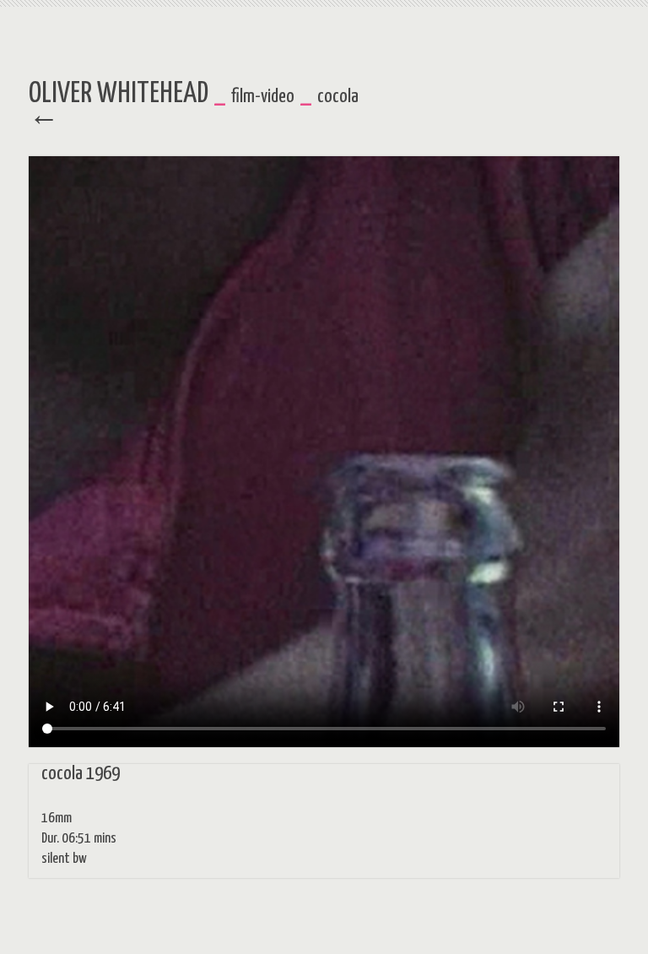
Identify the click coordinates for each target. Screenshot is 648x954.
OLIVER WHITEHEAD (118, 94)
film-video (262, 96)
